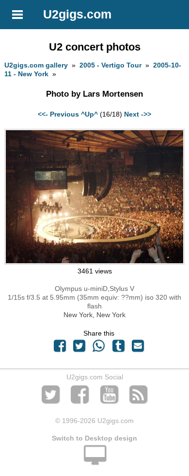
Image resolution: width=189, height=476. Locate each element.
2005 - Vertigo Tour (110, 65)
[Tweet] (79, 348)
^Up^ (89, 114)
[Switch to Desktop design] (94, 460)
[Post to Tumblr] (118, 348)
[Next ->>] (94, 262)
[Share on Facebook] (59, 348)
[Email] (137, 348)
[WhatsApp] (99, 348)
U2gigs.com (77, 14)
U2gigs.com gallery (36, 65)
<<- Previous (58, 114)
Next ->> (137, 114)
